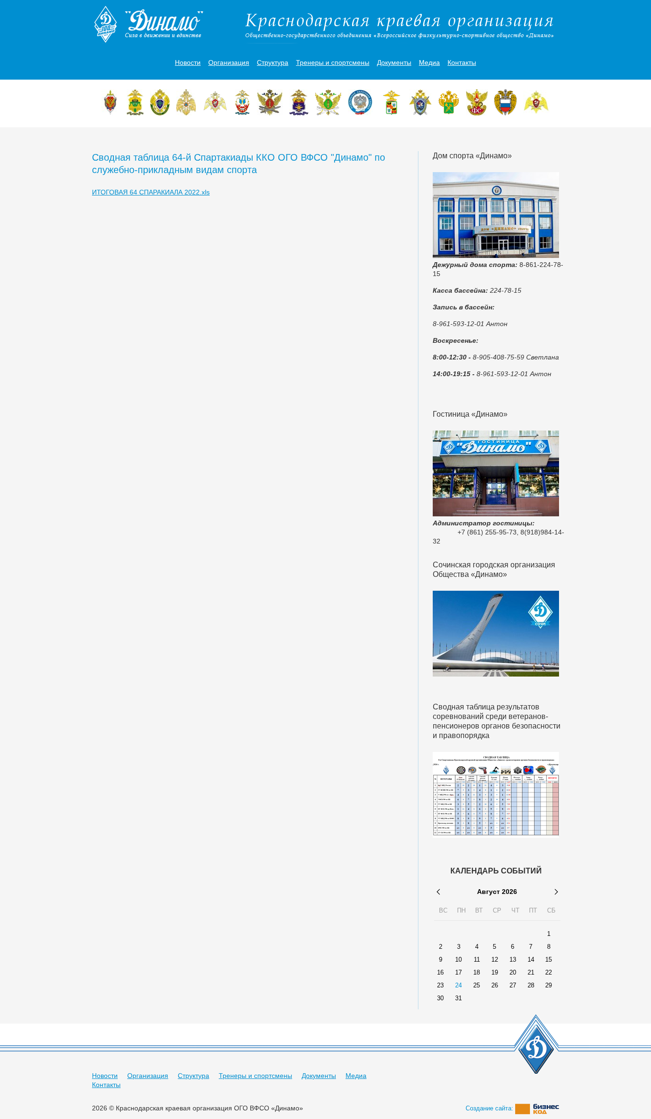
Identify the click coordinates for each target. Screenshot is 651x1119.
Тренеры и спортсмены (332, 62)
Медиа (429, 62)
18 (476, 972)
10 (458, 959)
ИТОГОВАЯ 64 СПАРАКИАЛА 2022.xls (151, 192)
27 (512, 985)
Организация (228, 62)
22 (548, 972)
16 (440, 972)
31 (458, 998)
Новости (188, 62)
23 (440, 985)
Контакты (462, 62)
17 (458, 972)
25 (476, 985)
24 (458, 985)
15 (548, 959)
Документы (394, 62)
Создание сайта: (490, 1108)
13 (512, 959)
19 (494, 972)
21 (531, 972)
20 (512, 972)
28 (531, 985)
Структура (272, 62)
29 (548, 985)
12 (494, 959)
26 (494, 985)
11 (477, 959)
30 (440, 998)
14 (531, 959)
